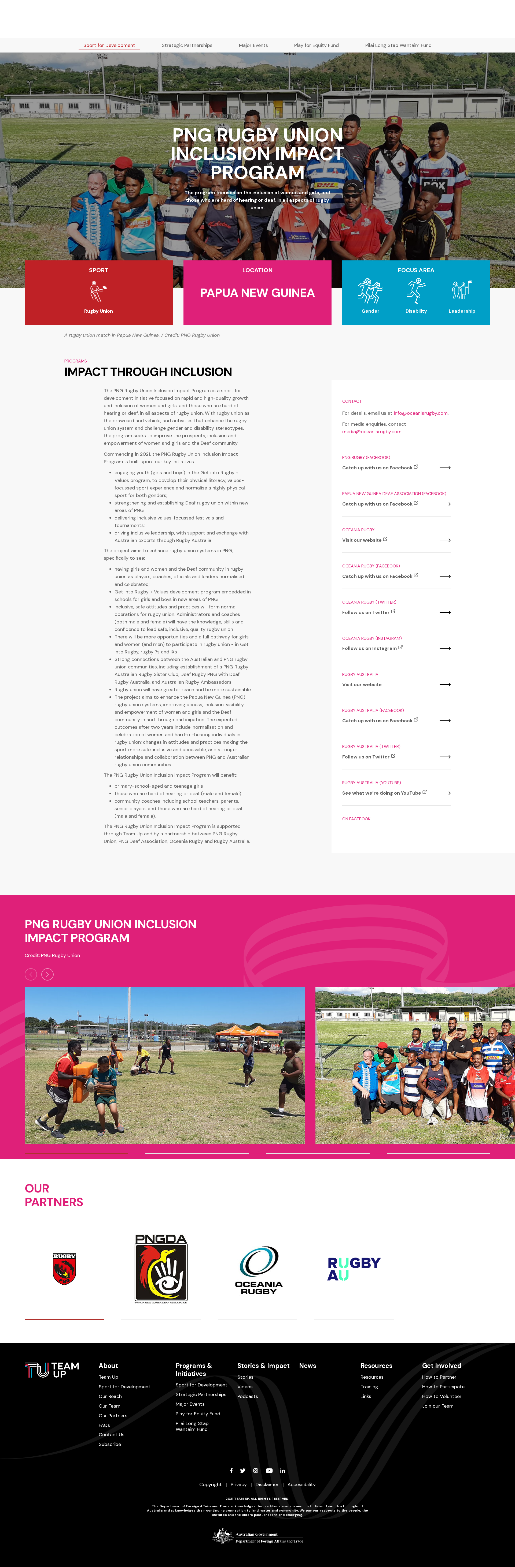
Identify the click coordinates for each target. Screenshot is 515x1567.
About (108, 1366)
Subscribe (110, 1444)
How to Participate (443, 1386)
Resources (376, 1366)
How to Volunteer (442, 1396)
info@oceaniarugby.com (421, 413)
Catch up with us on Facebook (377, 468)
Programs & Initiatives (194, 1370)
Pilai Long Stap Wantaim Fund (398, 45)
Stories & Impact (263, 1366)
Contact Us (111, 1434)
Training (369, 1386)
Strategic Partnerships (187, 45)
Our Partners (113, 1415)
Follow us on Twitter (366, 612)
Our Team (109, 1406)
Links (365, 1396)
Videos (245, 1386)
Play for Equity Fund (316, 45)
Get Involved (442, 1366)
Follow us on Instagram (369, 648)
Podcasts (247, 1396)
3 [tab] (318, 1153)
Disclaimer (267, 1484)
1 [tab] (76, 1153)
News (307, 1366)
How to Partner (439, 1377)
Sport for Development (109, 45)
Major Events (253, 45)
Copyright (210, 1484)
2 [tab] (197, 1153)
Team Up (108, 1377)
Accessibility (302, 1484)
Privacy (239, 1484)
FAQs (104, 1425)
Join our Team (438, 1406)
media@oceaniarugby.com (372, 431)
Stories (245, 1377)
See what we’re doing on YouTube (381, 793)
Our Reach (110, 1396)
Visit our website (362, 540)
